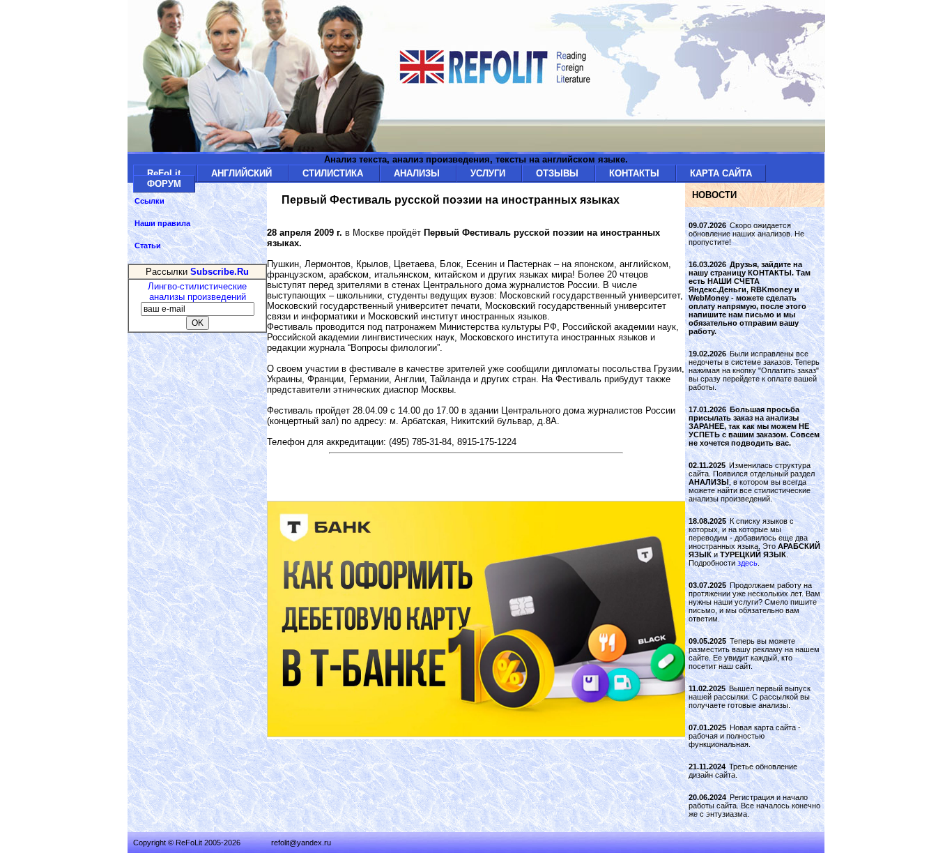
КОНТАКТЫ (635, 173)
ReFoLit (165, 173)
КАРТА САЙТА (721, 173)
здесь (747, 563)
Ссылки (149, 201)
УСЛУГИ (489, 173)
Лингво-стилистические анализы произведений (197, 291)
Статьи (148, 245)
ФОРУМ (164, 184)
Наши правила (162, 223)
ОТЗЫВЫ (558, 173)
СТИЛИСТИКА (334, 173)
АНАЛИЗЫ (418, 173)
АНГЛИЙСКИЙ (243, 173)
